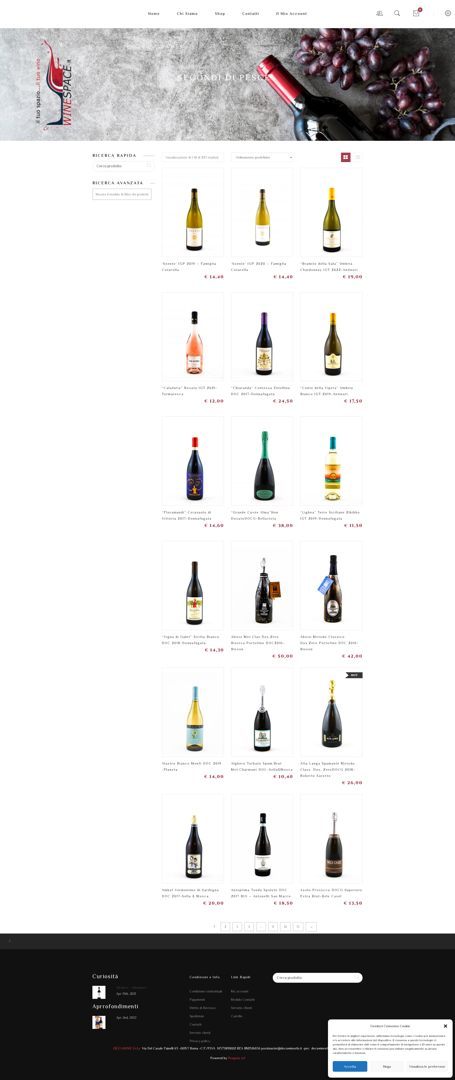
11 (273, 927)
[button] (445, 1026)
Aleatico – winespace (131, 987)
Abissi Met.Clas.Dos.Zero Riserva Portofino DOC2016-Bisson (258, 643)
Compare (201, 208)
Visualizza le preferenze (427, 1066)
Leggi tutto (287, 210)
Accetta (350, 1066)
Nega (387, 1066)
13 (298, 927)
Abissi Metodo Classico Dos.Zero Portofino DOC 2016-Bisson (329, 643)
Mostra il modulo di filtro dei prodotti (122, 194)
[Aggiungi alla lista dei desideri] (185, 210)
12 (285, 927)
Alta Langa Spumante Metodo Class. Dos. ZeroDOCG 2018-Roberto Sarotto (327, 769)
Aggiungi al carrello (218, 210)
